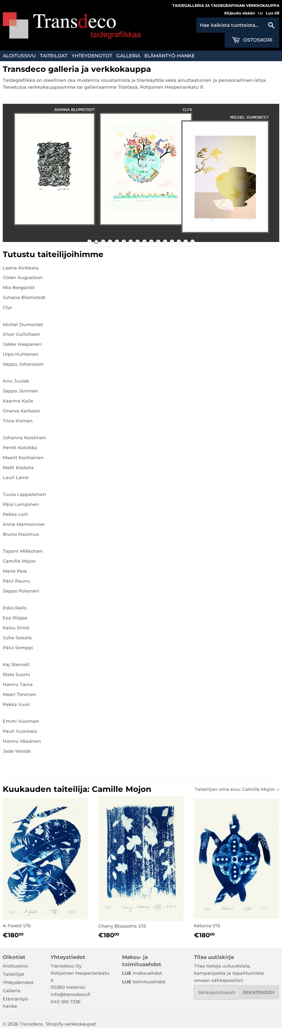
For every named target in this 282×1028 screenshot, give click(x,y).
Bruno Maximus (21, 534)
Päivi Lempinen (21, 504)
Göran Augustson (23, 277)
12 (165, 242)
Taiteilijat (53, 56)
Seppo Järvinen (20, 391)
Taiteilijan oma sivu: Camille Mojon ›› (237, 789)
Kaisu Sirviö (16, 627)
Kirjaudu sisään (239, 13)
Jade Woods (17, 751)
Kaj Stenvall (16, 664)
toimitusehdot (143, 981)
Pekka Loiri (15, 514)
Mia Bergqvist (18, 287)
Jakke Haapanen (22, 344)
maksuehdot (142, 973)
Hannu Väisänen (22, 741)
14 (179, 242)
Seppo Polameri (21, 591)
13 (172, 242)
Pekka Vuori (16, 704)
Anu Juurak (16, 381)
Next (268, 173)
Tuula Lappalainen (24, 494)
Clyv (7, 307)
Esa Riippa (15, 617)
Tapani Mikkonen (23, 551)
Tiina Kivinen (18, 420)
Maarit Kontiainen (23, 457)
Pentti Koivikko (20, 447)
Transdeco (31, 1024)
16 (193, 242)
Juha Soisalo (17, 637)
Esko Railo (14, 607)
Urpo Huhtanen (21, 354)
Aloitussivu (19, 56)
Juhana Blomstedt (24, 297)
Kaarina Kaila (18, 401)
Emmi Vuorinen (21, 721)
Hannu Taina (18, 684)
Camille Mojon (19, 561)
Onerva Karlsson (21, 410)
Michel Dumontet (23, 324)
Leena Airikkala (21, 267)
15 (186, 242)
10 (151, 242)
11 (158, 242)
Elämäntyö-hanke (169, 56)
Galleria (128, 56)
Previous (14, 173)
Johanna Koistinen (24, 437)
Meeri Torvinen (19, 694)
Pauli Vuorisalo (20, 731)
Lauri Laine (16, 477)
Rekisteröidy (259, 992)
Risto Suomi (16, 674)
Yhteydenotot (92, 56)
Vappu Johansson (23, 364)
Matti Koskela (18, 467)
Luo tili (272, 13)
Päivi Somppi (18, 647)
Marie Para (15, 571)
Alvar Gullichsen (21, 334)
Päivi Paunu (16, 581)
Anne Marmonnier (24, 524)
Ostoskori (257, 40)
